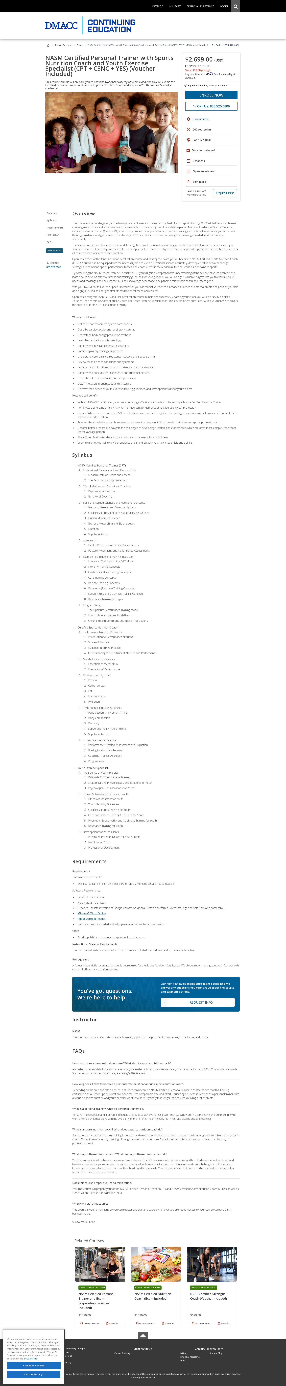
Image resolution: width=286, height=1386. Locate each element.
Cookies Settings (34, 1374)
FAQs (50, 242)
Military (184, 1353)
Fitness (80, 45)
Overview (52, 213)
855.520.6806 (53, 267)
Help (182, 1360)
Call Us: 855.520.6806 (225, 45)
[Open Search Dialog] (235, 6)
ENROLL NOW (211, 95)
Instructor (53, 234)
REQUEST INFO (225, 193)
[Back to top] (143, 1348)
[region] (34, 1356)
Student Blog (216, 1353)
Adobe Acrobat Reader (91, 919)
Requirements (55, 227)
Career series (201, 119)
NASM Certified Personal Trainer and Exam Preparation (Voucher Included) (96, 1301)
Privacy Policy (148, 1377)
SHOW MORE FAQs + (85, 1222)
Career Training (122, 1353)
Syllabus (52, 220)
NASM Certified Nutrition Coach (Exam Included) (152, 1296)
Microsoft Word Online (92, 913)
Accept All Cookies (34, 1365)
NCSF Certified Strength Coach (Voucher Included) (208, 1296)
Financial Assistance (190, 1356)
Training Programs (63, 45)
